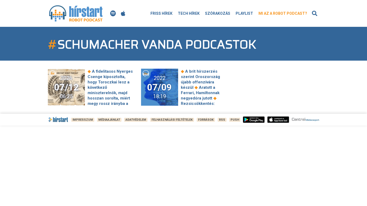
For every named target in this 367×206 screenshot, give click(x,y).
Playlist (244, 13)
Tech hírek (189, 13)
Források (206, 120)
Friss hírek (161, 13)
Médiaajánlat (109, 120)
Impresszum (83, 120)
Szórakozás (217, 13)
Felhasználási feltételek (172, 120)
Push (235, 120)
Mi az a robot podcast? (282, 13)
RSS (222, 120)
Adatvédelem (135, 120)
